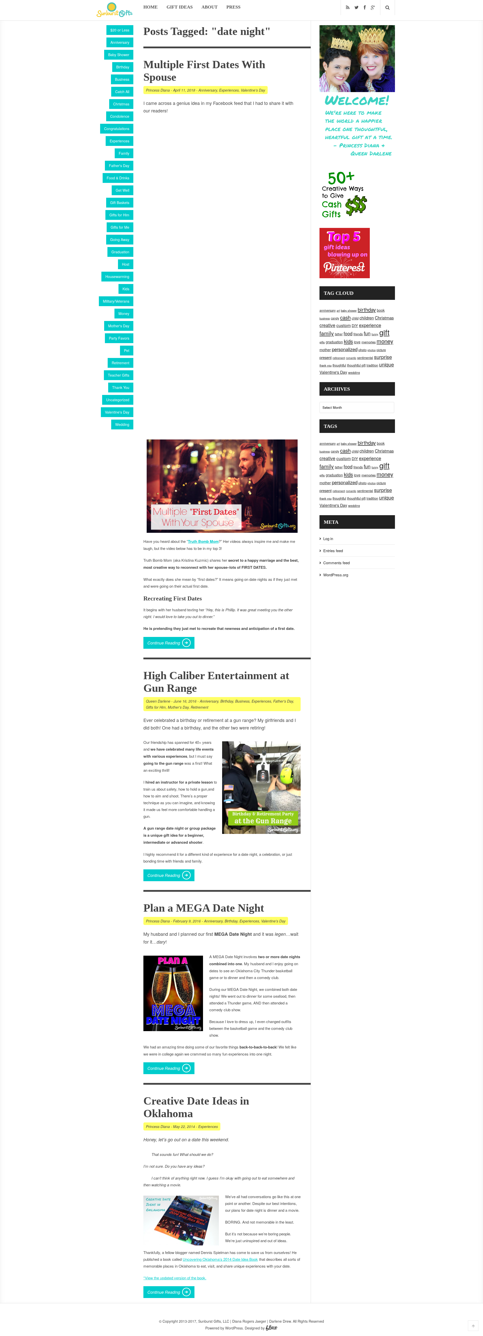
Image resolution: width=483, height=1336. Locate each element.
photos (372, 350)
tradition (372, 365)
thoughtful (339, 365)
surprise (383, 356)
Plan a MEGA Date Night (203, 908)
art (338, 310)
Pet (126, 350)
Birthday (122, 66)
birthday (367, 309)
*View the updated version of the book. (174, 1277)
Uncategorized (117, 399)
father (339, 334)
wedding (354, 372)
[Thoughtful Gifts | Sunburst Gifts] (114, 15)
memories (368, 342)
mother (325, 349)
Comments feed (336, 562)
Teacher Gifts (118, 375)
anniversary (327, 310)
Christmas (121, 103)
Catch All (122, 91)
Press (233, 7)
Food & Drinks (118, 177)
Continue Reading (163, 643)
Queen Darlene (158, 701)
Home (150, 7)
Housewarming (117, 276)
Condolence (119, 116)
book (381, 310)
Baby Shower (118, 54)
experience (370, 325)
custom (343, 325)
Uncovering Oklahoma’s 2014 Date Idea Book (220, 1259)
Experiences (119, 140)
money (385, 341)
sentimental (365, 357)
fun (367, 333)
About (210, 7)
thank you (325, 365)
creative (327, 325)
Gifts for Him (119, 214)
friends (358, 334)
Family (124, 153)
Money (123, 313)
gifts (322, 342)
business (324, 318)
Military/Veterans (116, 301)
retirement (339, 358)
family (326, 333)
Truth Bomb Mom (203, 541)
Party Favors (119, 338)
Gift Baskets (119, 202)
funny (375, 334)
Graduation (120, 251)
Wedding (122, 424)
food (348, 333)
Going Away (119, 239)
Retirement (120, 362)
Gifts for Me (120, 227)
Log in (328, 538)
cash (345, 317)
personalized (344, 349)
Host (125, 264)
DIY (355, 325)
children (366, 318)
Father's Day (119, 165)
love (357, 341)
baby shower (349, 310)
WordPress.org (335, 574)
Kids (126, 288)
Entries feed (333, 550)
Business (122, 79)
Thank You (120, 387)
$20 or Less (119, 29)
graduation (334, 341)
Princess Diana (158, 90)
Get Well (122, 190)
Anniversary (119, 42)
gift (384, 332)
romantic (351, 358)
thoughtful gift (356, 365)
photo (362, 349)
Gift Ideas (180, 7)
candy (335, 318)
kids (348, 341)
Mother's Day (118, 325)
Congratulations (116, 128)
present (325, 357)
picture (381, 350)
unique (386, 364)
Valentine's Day (117, 412)
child (355, 318)
